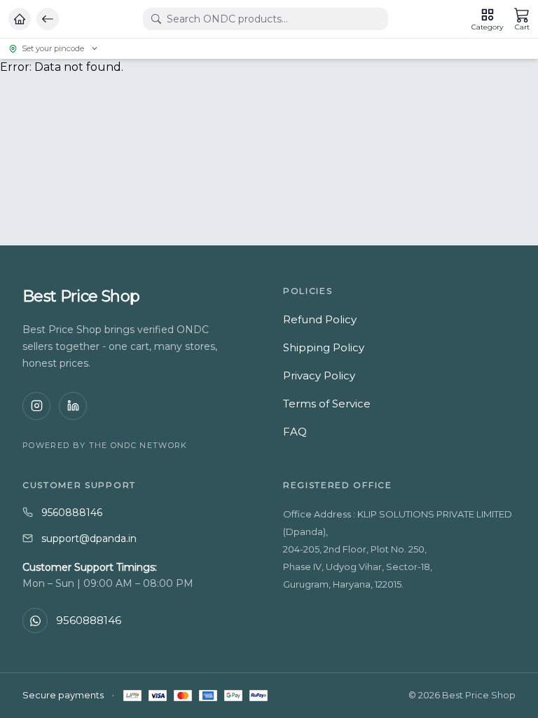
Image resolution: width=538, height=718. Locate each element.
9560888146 (71, 512)
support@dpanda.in (89, 538)
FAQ (295, 431)
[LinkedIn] (73, 406)
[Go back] (47, 19)
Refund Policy (320, 319)
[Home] (19, 19)
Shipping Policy (323, 347)
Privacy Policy (319, 375)
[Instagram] (36, 406)
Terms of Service (327, 403)
